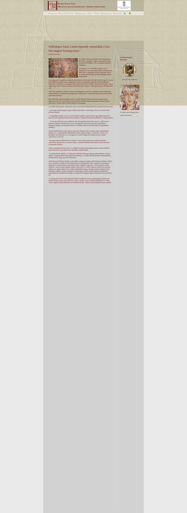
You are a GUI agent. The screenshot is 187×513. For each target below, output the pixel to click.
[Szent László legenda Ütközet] (80, 505)
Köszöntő (53, 13)
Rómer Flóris (106, 13)
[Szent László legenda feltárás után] (80, 376)
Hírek (89, 13)
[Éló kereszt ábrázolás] (80, 247)
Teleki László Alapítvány (129, 79)
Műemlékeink (80, 13)
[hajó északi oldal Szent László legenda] (80, 311)
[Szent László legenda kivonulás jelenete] (80, 440)
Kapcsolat (117, 13)
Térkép (96, 13)
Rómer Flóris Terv (66, 13)
